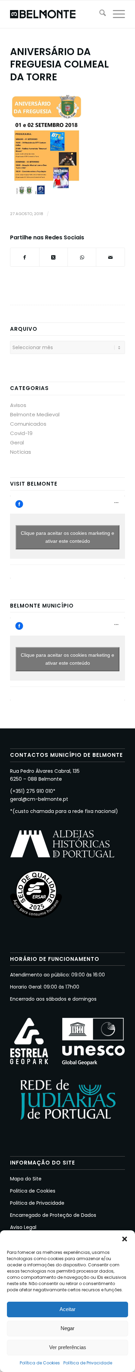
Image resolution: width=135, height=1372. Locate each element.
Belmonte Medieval (35, 414)
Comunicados (28, 423)
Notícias (20, 451)
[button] (124, 1239)
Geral (17, 442)
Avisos (18, 405)
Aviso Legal (23, 1227)
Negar (67, 1328)
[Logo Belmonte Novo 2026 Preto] (56, 14)
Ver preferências (67, 1347)
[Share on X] (53, 257)
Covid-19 (21, 433)
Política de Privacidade (87, 1363)
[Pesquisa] (99, 14)
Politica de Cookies (32, 1190)
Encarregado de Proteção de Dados (53, 1215)
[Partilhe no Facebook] (24, 257)
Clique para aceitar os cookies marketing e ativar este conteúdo (67, 537)
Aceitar (67, 1309)
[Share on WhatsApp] (82, 257)
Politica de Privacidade (37, 1203)
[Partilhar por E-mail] (110, 257)
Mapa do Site (26, 1178)
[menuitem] (99, 14)
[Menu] (115, 14)
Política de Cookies (40, 1363)
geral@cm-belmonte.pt (39, 799)
